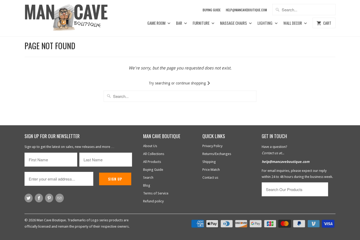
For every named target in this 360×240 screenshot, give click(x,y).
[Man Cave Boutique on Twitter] (29, 198)
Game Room (156, 23)
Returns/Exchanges (216, 154)
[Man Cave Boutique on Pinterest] (49, 198)
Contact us (210, 177)
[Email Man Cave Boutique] (59, 198)
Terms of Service (155, 193)
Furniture (201, 23)
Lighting (265, 23)
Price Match (211, 170)
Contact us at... (273, 153)
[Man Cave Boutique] (71, 18)
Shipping (209, 162)
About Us (150, 146)
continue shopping (191, 83)
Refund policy (153, 201)
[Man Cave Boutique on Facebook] (39, 198)
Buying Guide (212, 10)
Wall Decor (293, 23)
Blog (146, 185)
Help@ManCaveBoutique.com (246, 10)
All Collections (153, 154)
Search (148, 177)
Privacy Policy (212, 146)
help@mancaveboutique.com (285, 162)
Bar (179, 23)
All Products (152, 162)
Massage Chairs (234, 23)
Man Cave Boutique (51, 220)
